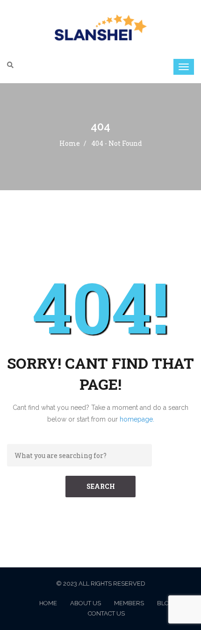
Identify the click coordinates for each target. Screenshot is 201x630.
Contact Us (106, 613)
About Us (85, 603)
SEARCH (100, 486)
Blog (165, 603)
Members (129, 603)
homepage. (137, 419)
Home (69, 143)
